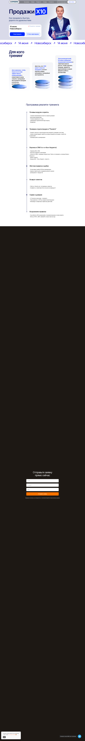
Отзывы (45, 2)
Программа (26, 2)
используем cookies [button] (11, 734)
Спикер (32, 2)
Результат (38, 2)
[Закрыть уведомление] (20, 732)
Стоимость (51, 2)
